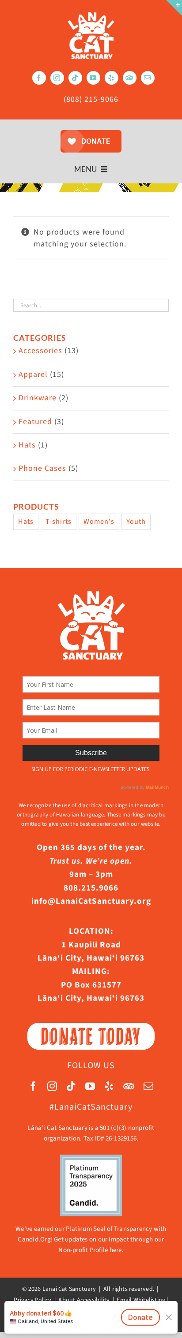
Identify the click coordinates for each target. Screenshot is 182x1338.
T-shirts (59, 521)
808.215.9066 (91, 888)
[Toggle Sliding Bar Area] (174, 8)
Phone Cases (42, 468)
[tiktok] (75, 78)
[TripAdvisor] (129, 78)
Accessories (40, 350)
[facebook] (39, 78)
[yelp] (111, 78)
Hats (27, 445)
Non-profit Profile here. (90, 1250)
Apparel (33, 374)
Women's (98, 521)
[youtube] (93, 78)
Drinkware (38, 397)
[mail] (148, 78)
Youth (136, 521)
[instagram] (57, 78)
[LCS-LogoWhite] (91, 14)
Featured (35, 421)
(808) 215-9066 (91, 99)
